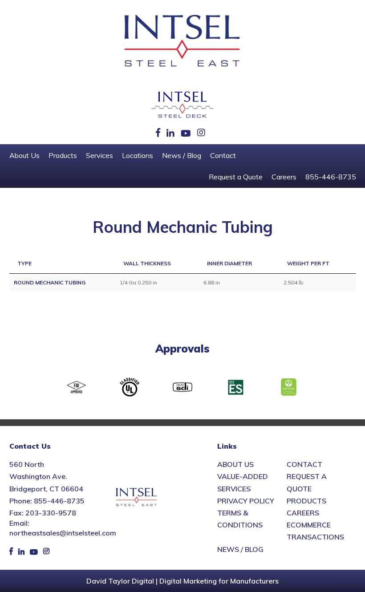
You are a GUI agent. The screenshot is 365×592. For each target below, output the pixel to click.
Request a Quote (236, 176)
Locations (137, 155)
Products (63, 155)
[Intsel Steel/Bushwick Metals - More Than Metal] (182, 41)
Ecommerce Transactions (315, 530)
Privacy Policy (245, 500)
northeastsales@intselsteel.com (62, 532)
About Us (24, 155)
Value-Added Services (242, 482)
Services (99, 155)
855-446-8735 (330, 176)
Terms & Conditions (240, 518)
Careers (284, 176)
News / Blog (181, 155)
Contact (223, 155)
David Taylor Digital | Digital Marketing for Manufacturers (182, 580)
